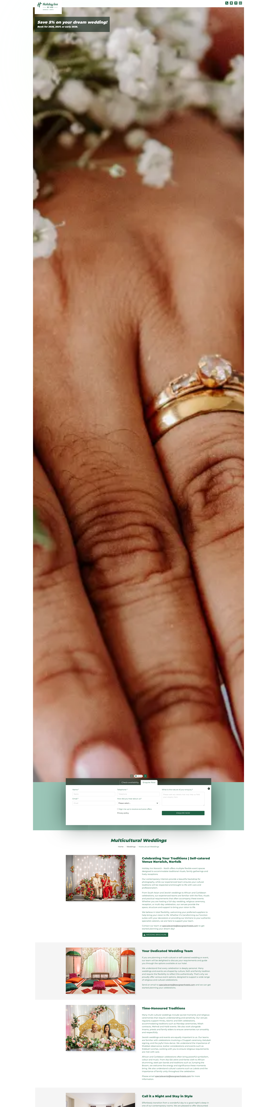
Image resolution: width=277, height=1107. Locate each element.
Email (75, 799)
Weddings (131, 847)
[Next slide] (145, 776)
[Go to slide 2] (138, 776)
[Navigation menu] (240, 3)
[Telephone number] (226, 3)
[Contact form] (231, 3)
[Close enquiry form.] (209, 789)
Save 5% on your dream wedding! (72, 22)
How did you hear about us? (129, 799)
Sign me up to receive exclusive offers (135, 809)
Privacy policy (123, 813)
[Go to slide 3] (141, 776)
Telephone (122, 790)
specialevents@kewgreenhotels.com (180, 926)
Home (120, 847)
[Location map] (235, 3)
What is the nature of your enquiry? (177, 790)
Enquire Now (183, 813)
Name (75, 790)
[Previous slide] (131, 776)
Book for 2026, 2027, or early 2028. (57, 26)
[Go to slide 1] (136, 776)
